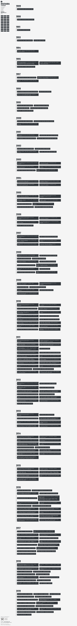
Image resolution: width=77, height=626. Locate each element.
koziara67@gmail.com (7, 622)
